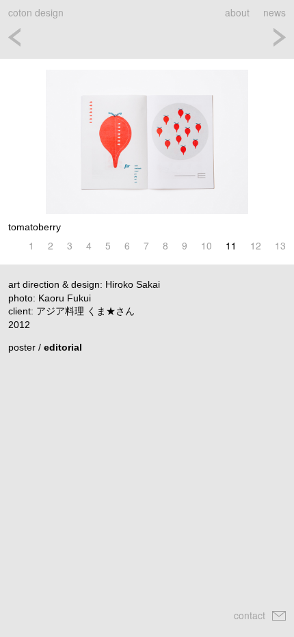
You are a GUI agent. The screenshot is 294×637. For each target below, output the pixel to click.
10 (206, 246)
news (274, 12)
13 (280, 246)
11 (231, 246)
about (237, 12)
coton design (36, 12)
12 (255, 246)
